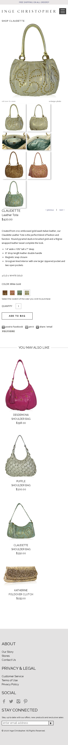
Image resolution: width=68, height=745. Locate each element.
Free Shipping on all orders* (34, 2)
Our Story (7, 651)
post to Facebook (14, 326)
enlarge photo (55, 101)
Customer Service (13, 676)
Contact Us (9, 659)
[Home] (29, 12)
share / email (45, 326)
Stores (6, 655)
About (9, 643)
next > (62, 210)
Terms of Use (10, 680)
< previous (49, 210)
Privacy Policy (10, 684)
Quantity (7, 306)
